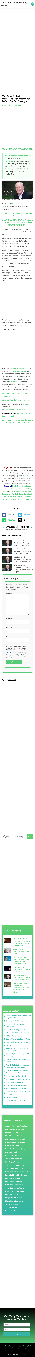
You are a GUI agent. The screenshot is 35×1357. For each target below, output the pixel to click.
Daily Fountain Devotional (15, 1139)
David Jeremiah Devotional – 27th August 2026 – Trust (22, 969)
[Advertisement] (17, 25)
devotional (9, 161)
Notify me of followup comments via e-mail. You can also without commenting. (16, 655)
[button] (32, 4)
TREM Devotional (11, 1208)
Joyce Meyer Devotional (14, 1168)
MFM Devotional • (16, 491)
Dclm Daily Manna (12, 1146)
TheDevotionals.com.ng (14, 2)
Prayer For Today (11, 1211)
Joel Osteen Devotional (14, 1159)
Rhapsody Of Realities (13, 1198)
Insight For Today (11, 1155)
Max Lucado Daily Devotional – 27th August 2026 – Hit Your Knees (22, 543)
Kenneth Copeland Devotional (16, 1172)
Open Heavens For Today (14, 1191)
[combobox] (14, 836)
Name (9, 619)
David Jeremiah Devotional (15, 1142)
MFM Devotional (11, 1194)
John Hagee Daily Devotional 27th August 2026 (21, 951)
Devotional (26, 404)
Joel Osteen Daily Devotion (14, 497)
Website (9, 637)
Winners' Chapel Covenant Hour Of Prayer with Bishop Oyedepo (17, 499)
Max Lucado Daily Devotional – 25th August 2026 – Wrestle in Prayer (22, 559)
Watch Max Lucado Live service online (16, 400)
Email (9, 628)
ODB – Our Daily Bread (14, 1185)
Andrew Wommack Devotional (16, 1126)
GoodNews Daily (11, 1152)
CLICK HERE (27, 476)
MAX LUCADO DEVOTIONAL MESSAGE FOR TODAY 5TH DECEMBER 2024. (17, 222)
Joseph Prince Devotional (14, 1165)
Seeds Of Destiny (11, 1204)
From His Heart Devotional (15, 1149)
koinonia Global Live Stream (16, 1175)
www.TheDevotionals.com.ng (15, 409)
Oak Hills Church (15, 382)
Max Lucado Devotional (13, 106)
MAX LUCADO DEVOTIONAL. (17, 149)
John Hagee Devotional (13, 1162)
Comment (10, 593)
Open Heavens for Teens (14, 1188)
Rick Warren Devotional (14, 1201)
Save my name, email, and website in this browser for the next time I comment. (16, 648)
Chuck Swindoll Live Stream (16, 1136)
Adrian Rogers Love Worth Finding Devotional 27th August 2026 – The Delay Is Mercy (21, 987)
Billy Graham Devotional (14, 1129)
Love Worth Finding (12, 1178)
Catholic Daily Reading (13, 1133)
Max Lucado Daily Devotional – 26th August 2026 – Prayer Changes (22, 551)
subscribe (16, 656)
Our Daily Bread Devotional (21, 494)
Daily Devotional (18, 368)
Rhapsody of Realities (19, 489)
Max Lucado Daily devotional (16, 156)
